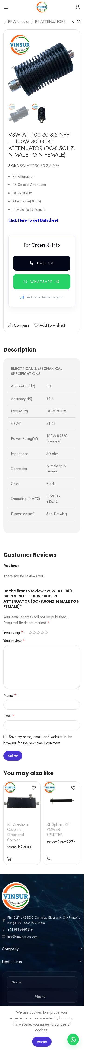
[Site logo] (42, 6)
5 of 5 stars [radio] (46, 632)
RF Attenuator (18, 21)
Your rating (13, 632)
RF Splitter (54, 824)
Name (9, 695)
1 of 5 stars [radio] (30, 632)
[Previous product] (73, 22)
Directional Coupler (15, 837)
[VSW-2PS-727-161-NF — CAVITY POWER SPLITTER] (61, 800)
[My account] (77, 7)
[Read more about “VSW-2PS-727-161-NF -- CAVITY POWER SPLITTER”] (49, 859)
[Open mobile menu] (5, 7)
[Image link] (16, 896)
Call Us (45, 263)
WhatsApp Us (45, 281)
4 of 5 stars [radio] (42, 632)
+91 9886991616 (20, 929)
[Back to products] (78, 22)
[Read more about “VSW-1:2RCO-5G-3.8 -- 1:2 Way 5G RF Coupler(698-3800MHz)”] (9, 859)
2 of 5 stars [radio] (34, 632)
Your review (14, 640)
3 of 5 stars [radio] (38, 632)
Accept (42, 1041)
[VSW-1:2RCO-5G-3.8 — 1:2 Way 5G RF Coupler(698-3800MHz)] (22, 800)
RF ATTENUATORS (50, 21)
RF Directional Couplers (18, 827)
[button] (13, 67)
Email (9, 716)
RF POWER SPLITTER (58, 830)
